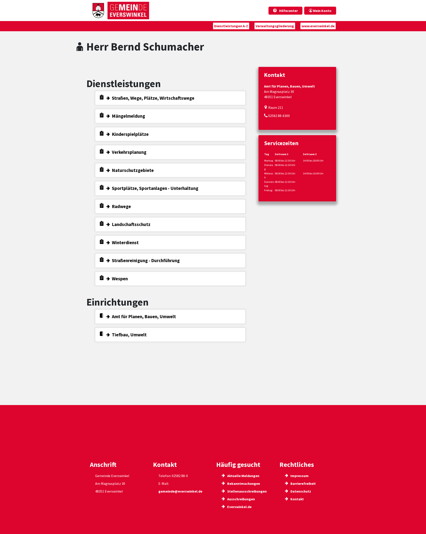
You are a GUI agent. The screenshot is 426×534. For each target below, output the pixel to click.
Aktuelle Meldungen (243, 476)
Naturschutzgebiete (133, 170)
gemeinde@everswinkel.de (180, 491)
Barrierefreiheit (303, 483)
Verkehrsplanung (129, 152)
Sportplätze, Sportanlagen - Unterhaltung (155, 188)
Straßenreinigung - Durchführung (146, 260)
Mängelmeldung (128, 116)
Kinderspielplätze (130, 134)
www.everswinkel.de (318, 26)
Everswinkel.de (239, 507)
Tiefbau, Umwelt (129, 335)
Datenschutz (300, 491)
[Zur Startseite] (119, 10)
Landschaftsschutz (131, 224)
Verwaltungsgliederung (275, 26)
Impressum (299, 476)
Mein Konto (321, 10)
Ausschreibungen (241, 499)
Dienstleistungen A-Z (231, 26)
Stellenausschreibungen (247, 491)
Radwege (121, 206)
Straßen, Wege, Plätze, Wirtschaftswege (153, 98)
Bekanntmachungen (243, 483)
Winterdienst (125, 243)
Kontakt (297, 499)
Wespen (120, 279)
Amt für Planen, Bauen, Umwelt (144, 317)
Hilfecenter (288, 10)
